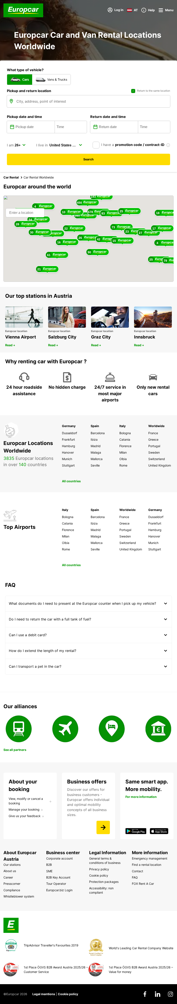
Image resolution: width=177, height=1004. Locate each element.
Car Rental (11, 177)
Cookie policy (68, 994)
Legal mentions (43, 994)
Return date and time (108, 116)
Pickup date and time (24, 116)
